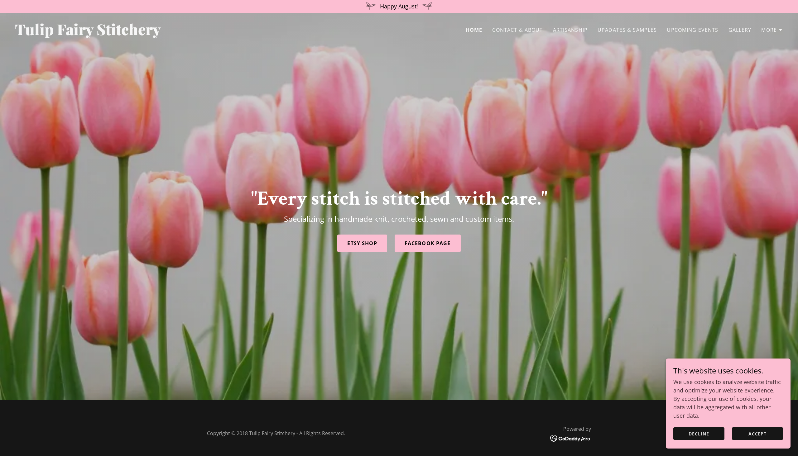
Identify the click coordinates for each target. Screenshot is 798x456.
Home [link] (474, 29)
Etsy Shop (362, 243)
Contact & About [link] (517, 29)
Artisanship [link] (570, 29)
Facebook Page (428, 243)
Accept (757, 434)
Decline (699, 434)
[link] (204, 33)
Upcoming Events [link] (692, 29)
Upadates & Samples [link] (627, 29)
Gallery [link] (740, 29)
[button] (772, 30)
